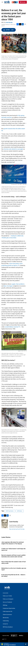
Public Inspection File (7, 611)
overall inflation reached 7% (12, 327)
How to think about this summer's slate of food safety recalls (13, 562)
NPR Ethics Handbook (8, 627)
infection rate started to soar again (13, 149)
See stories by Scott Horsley (16, 529)
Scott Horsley (9, 22)
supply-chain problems (17, 284)
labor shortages (8, 286)
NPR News (19, 511)
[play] (2, 644)
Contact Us (5, 623)
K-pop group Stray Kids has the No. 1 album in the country (13, 575)
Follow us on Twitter (7, 595)
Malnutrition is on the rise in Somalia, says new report (13, 569)
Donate (23, 2)
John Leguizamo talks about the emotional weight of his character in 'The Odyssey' (12, 542)
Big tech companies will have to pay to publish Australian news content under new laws (13, 555)
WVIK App (5, 605)
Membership (6, 617)
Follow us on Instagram (8, 599)
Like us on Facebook (7, 602)
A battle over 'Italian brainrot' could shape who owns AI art (13, 549)
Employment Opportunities (9, 608)
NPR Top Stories (9, 511)
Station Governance (7, 614)
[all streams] (26, 644)
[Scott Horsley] (4, 523)
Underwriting (6, 620)
